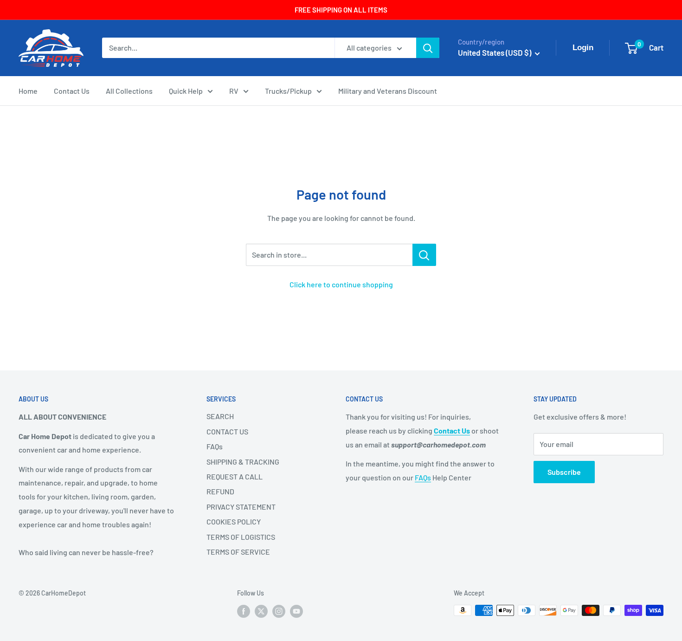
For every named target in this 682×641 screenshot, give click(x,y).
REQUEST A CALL (234, 476)
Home (28, 90)
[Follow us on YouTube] (296, 611)
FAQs (214, 446)
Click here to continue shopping (341, 284)
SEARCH (220, 416)
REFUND (220, 491)
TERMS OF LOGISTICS (240, 536)
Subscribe (564, 471)
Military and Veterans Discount (387, 90)
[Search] (427, 48)
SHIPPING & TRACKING (242, 461)
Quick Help (186, 90)
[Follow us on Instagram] (278, 611)
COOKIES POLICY (233, 521)
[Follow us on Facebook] (243, 611)
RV (233, 90)
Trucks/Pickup (288, 90)
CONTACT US (227, 431)
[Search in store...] (424, 255)
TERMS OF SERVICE (238, 551)
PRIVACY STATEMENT (241, 506)
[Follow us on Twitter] (261, 611)
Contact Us (72, 90)
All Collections (129, 90)
